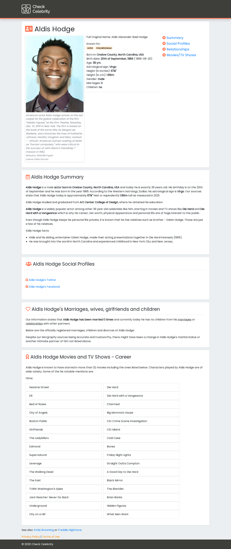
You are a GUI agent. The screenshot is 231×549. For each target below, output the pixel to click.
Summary (174, 37)
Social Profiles (178, 43)
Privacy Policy (31, 537)
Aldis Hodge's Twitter (42, 280)
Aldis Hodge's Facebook (44, 287)
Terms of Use (51, 537)
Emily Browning (44, 530)
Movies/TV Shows (181, 55)
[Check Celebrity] (42, 9)
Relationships (177, 49)
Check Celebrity (42, 544)
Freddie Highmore (70, 530)
